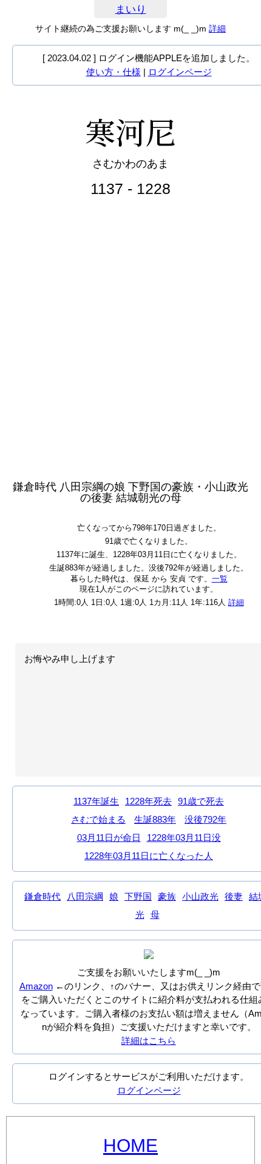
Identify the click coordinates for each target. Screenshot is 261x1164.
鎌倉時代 (42, 896)
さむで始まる (98, 819)
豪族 (167, 896)
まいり (130, 9)
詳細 (217, 28)
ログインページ (180, 72)
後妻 (234, 896)
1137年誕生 (96, 801)
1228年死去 (148, 801)
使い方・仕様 (113, 72)
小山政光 (200, 896)
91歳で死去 (201, 801)
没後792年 (205, 819)
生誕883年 (155, 819)
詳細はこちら (148, 1040)
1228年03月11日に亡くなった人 (148, 856)
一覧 (220, 578)
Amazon (36, 986)
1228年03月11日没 (184, 837)
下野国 (138, 896)
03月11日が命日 (109, 837)
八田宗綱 (85, 896)
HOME (130, 1146)
